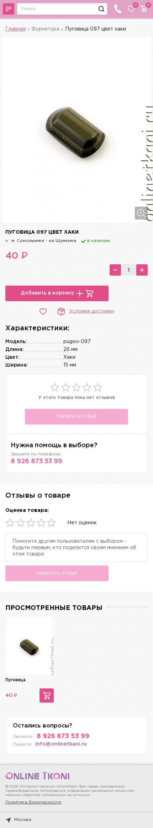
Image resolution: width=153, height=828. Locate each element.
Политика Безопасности (33, 802)
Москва (22, 820)
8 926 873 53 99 (36, 461)
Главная (15, 29)
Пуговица (15, 680)
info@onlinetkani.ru (61, 744)
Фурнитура (45, 29)
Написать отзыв (76, 416)
